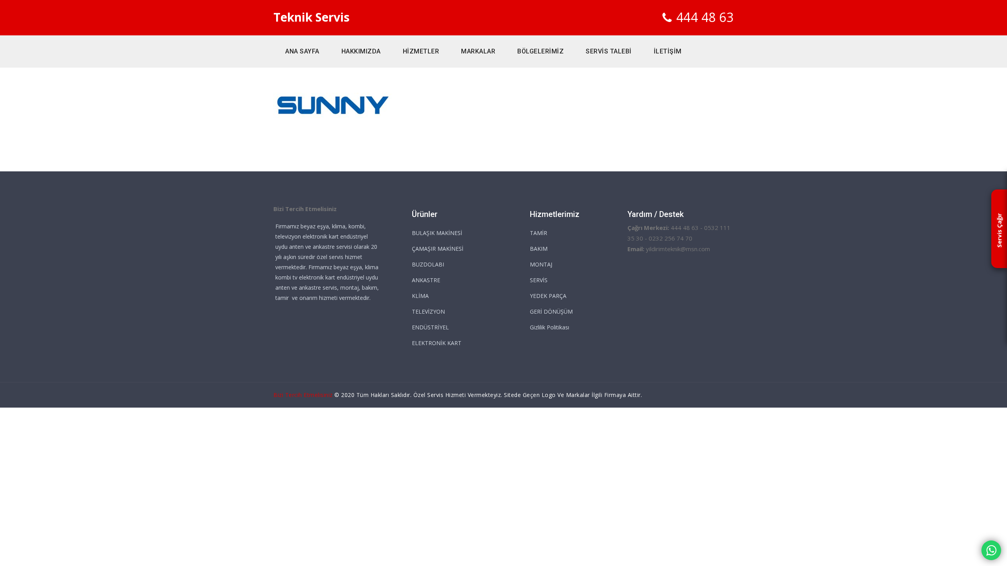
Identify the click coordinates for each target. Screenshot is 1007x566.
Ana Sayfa (302, 51)
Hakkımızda (361, 51)
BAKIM (539, 248)
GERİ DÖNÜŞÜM (551, 311)
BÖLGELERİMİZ (540, 51)
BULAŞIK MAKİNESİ (437, 233)
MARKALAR (478, 51)
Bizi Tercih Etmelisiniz (303, 395)
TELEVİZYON (428, 311)
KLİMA (420, 296)
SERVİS (539, 280)
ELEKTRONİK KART (436, 343)
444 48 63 (705, 17)
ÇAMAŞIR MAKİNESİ (437, 248)
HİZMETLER (421, 51)
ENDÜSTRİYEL (430, 327)
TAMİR (538, 233)
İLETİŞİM (668, 51)
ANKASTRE (426, 280)
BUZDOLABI (428, 264)
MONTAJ (541, 264)
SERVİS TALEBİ (609, 51)
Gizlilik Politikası (549, 327)
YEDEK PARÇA (548, 296)
